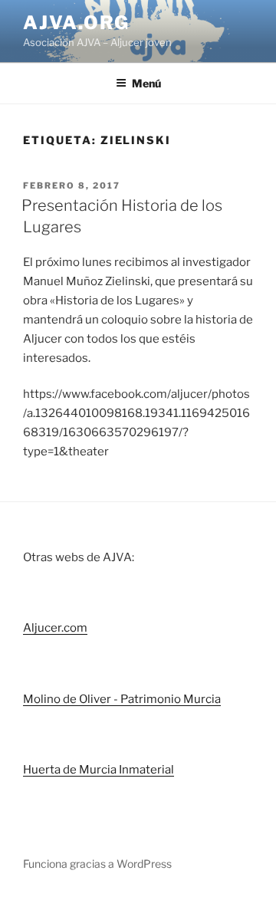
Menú (146, 83)
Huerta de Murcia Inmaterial (98, 770)
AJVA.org (76, 22)
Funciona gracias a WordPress (97, 863)
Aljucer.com (55, 628)
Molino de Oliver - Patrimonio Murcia (122, 699)
